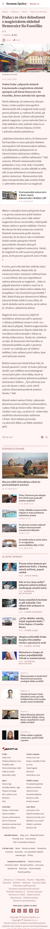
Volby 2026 (6, 757)
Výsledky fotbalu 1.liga (11, 787)
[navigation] (3, 4)
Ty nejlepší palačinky (34, 784)
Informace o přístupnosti (24, 885)
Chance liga (6, 784)
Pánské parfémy (24, 872)
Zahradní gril (20, 855)
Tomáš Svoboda (33, 612)
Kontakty (7, 882)
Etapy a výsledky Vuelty (35, 761)
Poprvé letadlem (8, 813)
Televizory (23, 868)
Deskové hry (12, 868)
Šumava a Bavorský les (11, 817)
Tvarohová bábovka (33, 794)
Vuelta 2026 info (32, 757)
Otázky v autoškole (33, 824)
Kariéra (30, 879)
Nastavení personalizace (24, 900)
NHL (4, 801)
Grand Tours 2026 (33, 775)
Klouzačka (19, 852)
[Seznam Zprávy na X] (19, 911)
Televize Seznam (34, 891)
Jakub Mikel (32, 576)
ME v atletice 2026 (9, 794)
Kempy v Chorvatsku (10, 810)
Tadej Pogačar (31, 768)
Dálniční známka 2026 (35, 813)
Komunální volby (9, 775)
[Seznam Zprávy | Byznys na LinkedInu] (37, 911)
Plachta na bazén (28, 848)
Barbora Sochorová (27, 592)
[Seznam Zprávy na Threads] (31, 911)
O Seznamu (20, 879)
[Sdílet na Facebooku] (42, 437)
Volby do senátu (8, 771)
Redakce (17, 882)
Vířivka (30, 855)
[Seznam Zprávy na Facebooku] (13, 911)
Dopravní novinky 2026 (35, 817)
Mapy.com (24, 835)
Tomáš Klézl (31, 630)
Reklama (26, 882)
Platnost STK (31, 827)
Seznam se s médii (17, 894)
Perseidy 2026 (18, 838)
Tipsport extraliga (9, 791)
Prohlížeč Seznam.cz (15, 891)
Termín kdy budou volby (11, 768)
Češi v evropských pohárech (24, 842)
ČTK (4, 31)
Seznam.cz (34, 4)
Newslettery (16, 897)
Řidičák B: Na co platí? (35, 820)
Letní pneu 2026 (32, 810)
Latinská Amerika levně (11, 824)
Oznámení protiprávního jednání (24, 888)
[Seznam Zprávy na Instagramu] (25, 911)
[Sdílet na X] (46, 437)
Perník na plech (32, 801)
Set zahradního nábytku (33, 852)
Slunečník (9, 852)
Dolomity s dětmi (9, 827)
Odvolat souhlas (30, 897)
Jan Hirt (29, 764)
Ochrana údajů (39, 882)
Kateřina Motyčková (27, 662)
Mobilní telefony (34, 861)
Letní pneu (39, 865)
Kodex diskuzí (33, 894)
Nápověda (40, 879)
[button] (25, 58)
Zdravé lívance (32, 791)
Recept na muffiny (33, 787)
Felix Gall (30, 771)
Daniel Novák (32, 646)
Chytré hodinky (35, 868)
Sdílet (18, 40)
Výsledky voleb (8, 764)
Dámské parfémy (26, 865)
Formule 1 (6, 798)
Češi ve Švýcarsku (9, 820)
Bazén (17, 848)
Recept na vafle (32, 798)
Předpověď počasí (37, 835)
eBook (8, 40)
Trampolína (41, 848)
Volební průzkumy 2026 (11, 761)
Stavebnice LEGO (11, 865)
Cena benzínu (30, 838)
